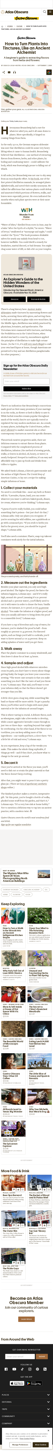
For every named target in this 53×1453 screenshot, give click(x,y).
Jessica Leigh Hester (12, 65)
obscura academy (32, 889)
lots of (23, 784)
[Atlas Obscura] (15, 12)
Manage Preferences (20, 1445)
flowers (16, 894)
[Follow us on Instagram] (29, 1369)
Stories (10, 26)
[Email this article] (9, 72)
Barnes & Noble (38, 299)
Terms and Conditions (21, 396)
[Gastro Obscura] (26, 18)
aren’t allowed (7, 430)
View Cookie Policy (27, 1439)
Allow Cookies (40, 1445)
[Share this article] (3, 72)
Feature (19, 26)
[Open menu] (50, 12)
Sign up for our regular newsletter (16, 825)
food (28, 894)
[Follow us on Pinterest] (37, 1369)
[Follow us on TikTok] (22, 1369)
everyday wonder (10, 889)
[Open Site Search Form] (44, 11)
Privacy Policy (7, 396)
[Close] (48, 1430)
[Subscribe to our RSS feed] (45, 1369)
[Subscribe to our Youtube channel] (14, 1369)
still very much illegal (34, 344)
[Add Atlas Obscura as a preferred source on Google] (49, 72)
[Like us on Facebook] (6, 1369)
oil (46, 889)
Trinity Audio (13, 121)
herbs (5, 894)
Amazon (14, 299)
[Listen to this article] (14, 72)
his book (35, 179)
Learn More (26, 1319)
